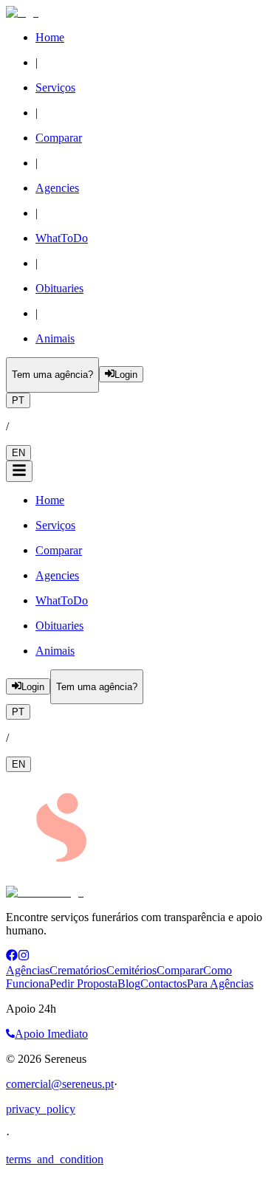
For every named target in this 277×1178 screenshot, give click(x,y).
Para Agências (220, 983)
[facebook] (12, 957)
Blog (128, 983)
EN (18, 452)
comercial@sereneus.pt (60, 1084)
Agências (27, 970)
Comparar (180, 970)
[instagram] (24, 957)
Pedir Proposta (83, 983)
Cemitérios (131, 970)
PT (18, 400)
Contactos (163, 983)
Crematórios (77, 970)
